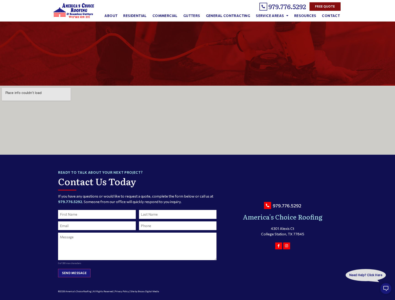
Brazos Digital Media (148, 291)
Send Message (74, 273)
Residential (135, 16)
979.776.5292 (287, 6)
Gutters (191, 16)
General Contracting (228, 16)
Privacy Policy (122, 291)
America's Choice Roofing (283, 217)
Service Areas (270, 16)
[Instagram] (286, 245)
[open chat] (385, 290)
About (110, 16)
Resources (305, 16)
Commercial (165, 16)
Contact (331, 16)
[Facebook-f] (278, 245)
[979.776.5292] (263, 7)
